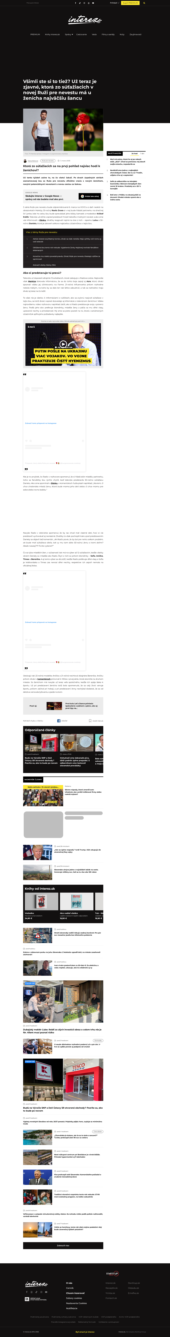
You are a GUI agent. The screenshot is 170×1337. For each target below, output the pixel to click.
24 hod (135, 154)
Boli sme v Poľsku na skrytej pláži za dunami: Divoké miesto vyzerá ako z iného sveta (125, 197)
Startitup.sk (134, 1283)
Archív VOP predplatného (129, 1317)
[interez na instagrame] (41, 1291)
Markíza (32, 281)
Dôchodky (98, 1040)
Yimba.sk (110, 1293)
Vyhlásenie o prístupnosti (109, 1322)
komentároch (44, 679)
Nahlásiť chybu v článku (33, 721)
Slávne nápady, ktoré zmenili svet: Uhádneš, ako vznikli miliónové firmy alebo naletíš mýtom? (83, 792)
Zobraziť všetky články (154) (44, 265)
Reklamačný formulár (87, 1322)
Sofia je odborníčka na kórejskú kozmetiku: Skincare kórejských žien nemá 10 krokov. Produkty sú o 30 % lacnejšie (125, 185)
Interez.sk (111, 1283)
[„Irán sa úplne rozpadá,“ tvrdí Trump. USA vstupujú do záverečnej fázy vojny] (37, 852)
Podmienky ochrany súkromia (64, 1317)
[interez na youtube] (46, 1291)
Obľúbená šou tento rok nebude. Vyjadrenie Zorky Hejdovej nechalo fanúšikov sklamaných (66, 249)
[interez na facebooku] (75, 3)
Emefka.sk (133, 1293)
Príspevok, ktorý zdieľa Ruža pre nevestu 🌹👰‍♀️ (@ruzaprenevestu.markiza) (52, 463)
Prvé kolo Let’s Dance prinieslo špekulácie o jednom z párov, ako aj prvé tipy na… (81, 705)
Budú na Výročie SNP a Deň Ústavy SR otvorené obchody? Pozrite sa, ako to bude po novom (41, 760)
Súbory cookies (74, 1298)
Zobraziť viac (63, 1245)
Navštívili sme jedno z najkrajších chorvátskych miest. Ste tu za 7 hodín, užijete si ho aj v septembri (126, 172)
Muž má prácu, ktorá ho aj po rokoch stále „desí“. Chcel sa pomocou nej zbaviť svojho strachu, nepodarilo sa (127, 161)
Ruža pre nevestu (48, 161)
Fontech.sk (111, 1298)
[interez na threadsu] (89, 3)
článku (42, 220)
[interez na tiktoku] (80, 3)
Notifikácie (71, 1308)
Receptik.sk (112, 1288)
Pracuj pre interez (33, 3)
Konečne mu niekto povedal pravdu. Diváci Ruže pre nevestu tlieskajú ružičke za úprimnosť (66, 257)
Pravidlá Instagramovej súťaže (63, 1322)
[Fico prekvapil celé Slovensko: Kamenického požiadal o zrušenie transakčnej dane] (37, 1177)
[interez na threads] (31, 1291)
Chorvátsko (98, 1131)
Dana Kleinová (33, 161)
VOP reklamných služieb (88, 1317)
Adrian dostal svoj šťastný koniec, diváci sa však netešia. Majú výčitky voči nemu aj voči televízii (67, 240)
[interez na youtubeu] (93, 3)
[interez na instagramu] (84, 3)
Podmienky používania (39, 1317)
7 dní (142, 154)
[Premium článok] (30, 983)
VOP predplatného (108, 1317)
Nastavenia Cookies (76, 1303)
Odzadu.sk (133, 1288)
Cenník (70, 1288)
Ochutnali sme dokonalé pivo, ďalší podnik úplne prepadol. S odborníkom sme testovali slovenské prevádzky (75, 762)
